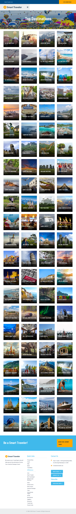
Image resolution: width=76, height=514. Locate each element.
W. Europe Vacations (46, 421)
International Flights (30, 493)
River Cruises (30, 486)
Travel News (29, 467)
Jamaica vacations (45, 256)
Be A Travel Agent (31, 477)
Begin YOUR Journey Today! (63, 443)
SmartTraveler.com (8, 2)
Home (32, 22)
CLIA (28, 473)
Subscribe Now (57, 483)
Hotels (28, 495)
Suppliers (29, 499)
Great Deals (56, 471)
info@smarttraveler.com (58, 465)
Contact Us (56, 475)
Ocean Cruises (30, 484)
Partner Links (30, 505)
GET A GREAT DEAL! (67, 2)
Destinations (30, 497)
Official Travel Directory (30, 479)
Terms (28, 462)
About (28, 465)
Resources (29, 501)
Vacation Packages (31, 488)
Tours (28, 490)
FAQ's (28, 463)
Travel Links (30, 503)
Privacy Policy (30, 460)
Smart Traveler (30, 475)
